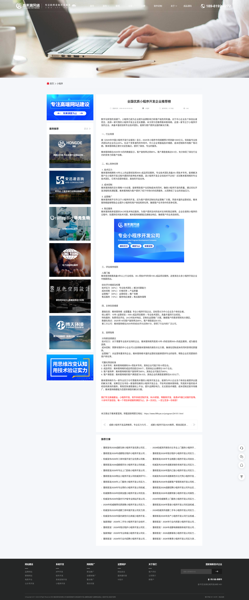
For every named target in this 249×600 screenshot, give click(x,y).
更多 (86, 128)
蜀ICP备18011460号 (211, 597)
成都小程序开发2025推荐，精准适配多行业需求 (170, 424)
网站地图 (221, 597)
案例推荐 (54, 128)
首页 (52, 83)
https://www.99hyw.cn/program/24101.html (163, 413)
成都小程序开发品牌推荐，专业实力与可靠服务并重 (128, 424)
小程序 (60, 83)
